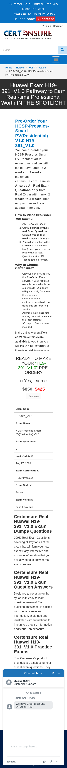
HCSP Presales (37, 67)
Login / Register (53, 25)
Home (8, 67)
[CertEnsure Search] (62, 50)
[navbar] (7, 58)
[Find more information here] (33, 717)
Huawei (20, 67)
